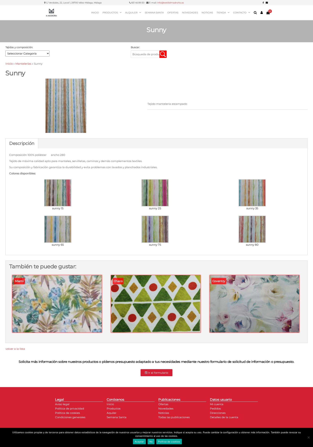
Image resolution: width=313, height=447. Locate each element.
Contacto (240, 12)
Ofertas (172, 12)
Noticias (207, 12)
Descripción (21, 143)
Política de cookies (169, 441)
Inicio (95, 12)
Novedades (190, 12)
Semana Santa (154, 12)
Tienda (221, 12)
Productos (110, 12)
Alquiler (131, 12)
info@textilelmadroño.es (170, 2)
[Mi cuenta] (261, 13)
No (151, 441)
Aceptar (139, 441)
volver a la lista (15, 349)
